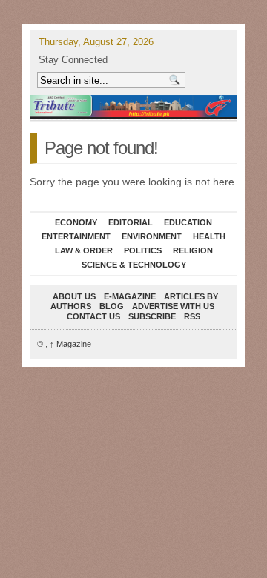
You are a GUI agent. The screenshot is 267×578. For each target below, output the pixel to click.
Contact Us (93, 316)
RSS (192, 316)
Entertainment (76, 236)
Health (209, 236)
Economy (76, 222)
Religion (193, 250)
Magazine (70, 343)
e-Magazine (130, 296)
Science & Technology (134, 264)
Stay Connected (73, 59)
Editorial (130, 222)
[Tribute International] (133, 106)
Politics (143, 250)
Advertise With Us (173, 306)
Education (188, 222)
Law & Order (84, 250)
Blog (111, 306)
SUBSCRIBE (152, 316)
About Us (74, 296)
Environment (152, 236)
